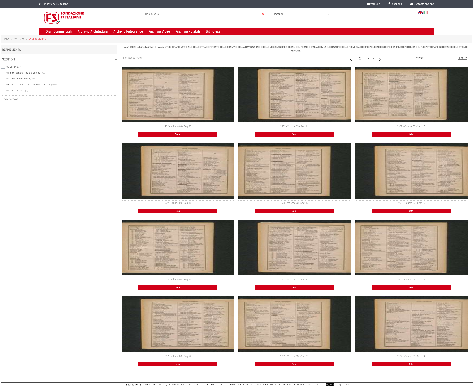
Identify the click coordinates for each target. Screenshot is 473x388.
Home (6, 39)
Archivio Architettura (93, 31)
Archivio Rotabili (188, 31)
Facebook (396, 3)
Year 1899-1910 (37, 39)
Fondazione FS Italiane (54, 3)
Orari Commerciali (59, 31)
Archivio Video (159, 31)
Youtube (375, 3)
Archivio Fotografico (128, 31)
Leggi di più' (343, 384)
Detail (178, 134)
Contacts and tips (423, 3)
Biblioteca (213, 31)
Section (8, 59)
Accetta (330, 384)
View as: (419, 57)
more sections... (11, 99)
